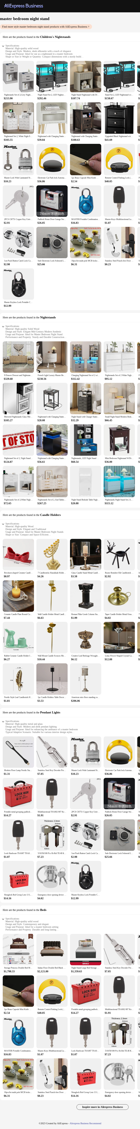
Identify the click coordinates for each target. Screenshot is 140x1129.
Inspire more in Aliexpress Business (102, 1107)
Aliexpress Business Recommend (85, 1123)
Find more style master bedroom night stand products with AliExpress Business (44, 26)
